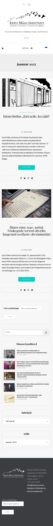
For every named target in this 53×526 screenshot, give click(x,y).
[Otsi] (46, 332)
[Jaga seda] (21, 178)
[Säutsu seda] (25, 178)
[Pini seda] (32, 178)
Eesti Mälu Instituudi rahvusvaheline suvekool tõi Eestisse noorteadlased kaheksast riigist (33, 364)
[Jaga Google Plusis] (28, 178)
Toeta (26, 38)
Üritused (22, 112)
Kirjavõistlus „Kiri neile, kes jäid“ (26, 116)
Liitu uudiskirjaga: (11, 308)
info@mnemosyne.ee (35, 485)
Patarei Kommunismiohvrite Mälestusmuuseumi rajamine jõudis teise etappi (32, 375)
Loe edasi (26, 167)
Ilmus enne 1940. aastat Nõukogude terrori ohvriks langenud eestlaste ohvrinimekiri (26, 230)
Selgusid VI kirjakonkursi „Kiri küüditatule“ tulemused (29, 396)
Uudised (30, 112)
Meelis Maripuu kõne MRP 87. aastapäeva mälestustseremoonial (32, 352)
